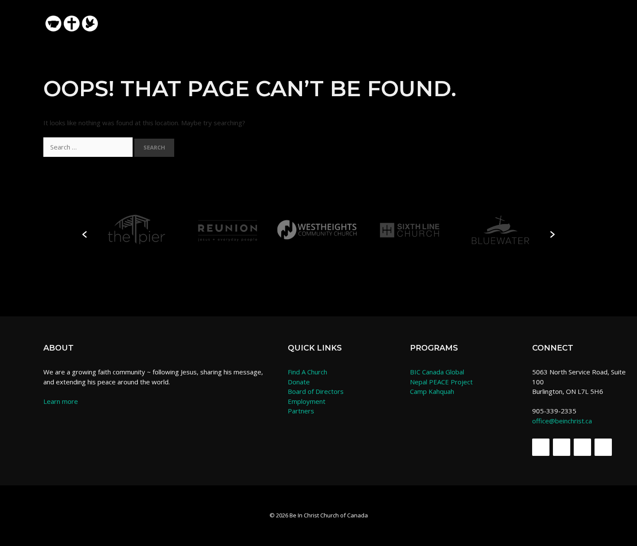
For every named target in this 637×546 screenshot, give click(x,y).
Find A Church (307, 371)
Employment (306, 401)
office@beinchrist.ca (562, 420)
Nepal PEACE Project (441, 381)
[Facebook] (540, 447)
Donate (299, 381)
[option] (136, 230)
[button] (579, 18)
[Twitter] (561, 447)
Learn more (60, 401)
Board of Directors (316, 391)
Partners (301, 410)
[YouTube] (603, 447)
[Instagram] (582, 447)
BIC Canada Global (437, 371)
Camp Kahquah (432, 391)
